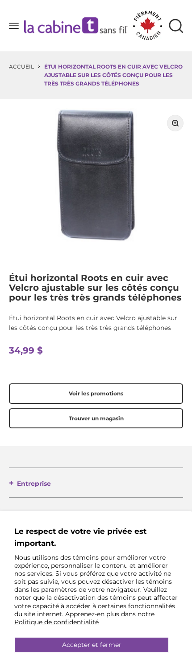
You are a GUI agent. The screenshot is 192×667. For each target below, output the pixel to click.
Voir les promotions (96, 393)
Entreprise (34, 484)
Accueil (21, 66)
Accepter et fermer (91, 645)
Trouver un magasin (96, 418)
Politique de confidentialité (56, 622)
